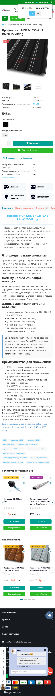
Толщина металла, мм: (12, 130)
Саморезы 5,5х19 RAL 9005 (12, 500)
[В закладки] (24, 478)
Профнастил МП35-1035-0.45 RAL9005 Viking (27, 217)
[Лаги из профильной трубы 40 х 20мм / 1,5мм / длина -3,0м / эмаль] (41, 486)
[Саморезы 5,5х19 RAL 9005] (14, 486)
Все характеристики (10, 177)
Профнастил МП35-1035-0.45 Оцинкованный (40, 569)
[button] (21, 599)
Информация (9, 612)
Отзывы (41, 208)
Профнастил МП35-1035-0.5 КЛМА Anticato (13, 569)
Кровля (6, 619)
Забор (5, 626)
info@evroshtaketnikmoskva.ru (18, 642)
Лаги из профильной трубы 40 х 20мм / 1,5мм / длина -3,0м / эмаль (40, 501)
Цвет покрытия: (9, 119)
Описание (7, 208)
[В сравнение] (24, 483)
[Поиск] (50, 18)
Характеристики (24, 208)
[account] (51, 2)
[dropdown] (3, 2)
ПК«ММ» (36, 104)
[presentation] (3, 502)
